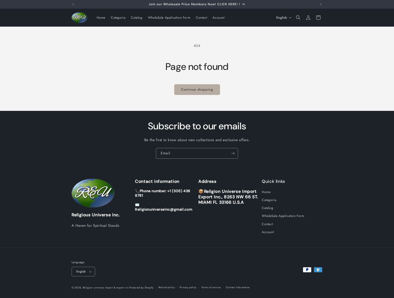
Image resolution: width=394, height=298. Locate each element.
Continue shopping (197, 89)
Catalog (267, 208)
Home (266, 192)
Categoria (269, 200)
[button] (298, 18)
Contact (267, 224)
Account (268, 232)
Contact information (238, 287)
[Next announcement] (321, 4)
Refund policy (166, 287)
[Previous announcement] (73, 4)
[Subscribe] (233, 153)
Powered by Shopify (142, 287)
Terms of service (211, 287)
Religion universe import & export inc (106, 287)
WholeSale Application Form (283, 216)
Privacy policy (188, 287)
